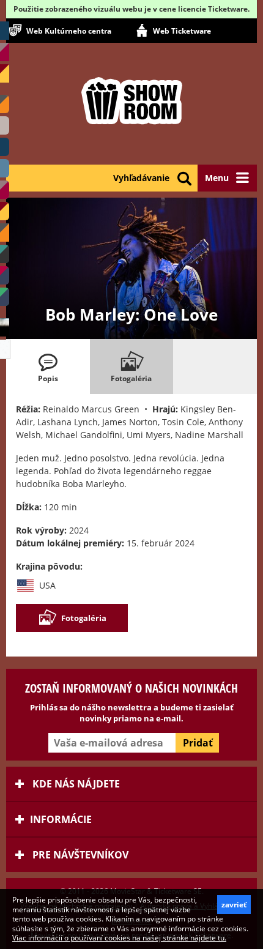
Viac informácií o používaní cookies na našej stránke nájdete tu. (119, 937)
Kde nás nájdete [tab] (75, 784)
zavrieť (233, 904)
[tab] (48, 366)
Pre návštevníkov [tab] (79, 855)
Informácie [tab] (61, 819)
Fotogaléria (83, 617)
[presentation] (48, 366)
